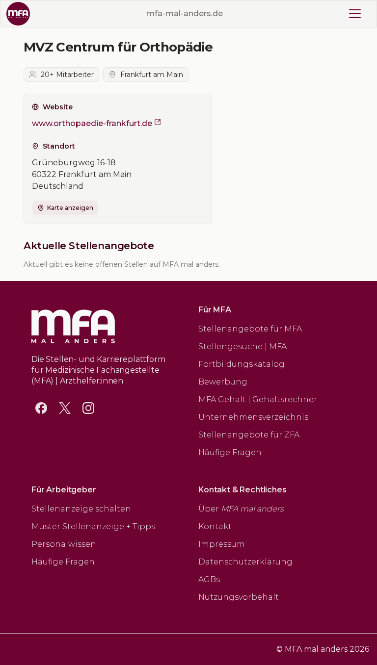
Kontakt (215, 526)
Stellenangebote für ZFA (248, 434)
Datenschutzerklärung (245, 561)
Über (241, 508)
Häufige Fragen (230, 452)
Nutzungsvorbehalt (238, 597)
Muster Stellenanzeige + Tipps (93, 526)
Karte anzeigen (70, 207)
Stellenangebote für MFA (250, 328)
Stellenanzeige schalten (81, 508)
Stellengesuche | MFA (242, 346)
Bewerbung (222, 381)
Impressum (221, 544)
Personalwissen (63, 544)
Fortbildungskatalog (241, 364)
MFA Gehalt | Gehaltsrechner (257, 399)
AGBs (209, 579)
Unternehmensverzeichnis (253, 417)
